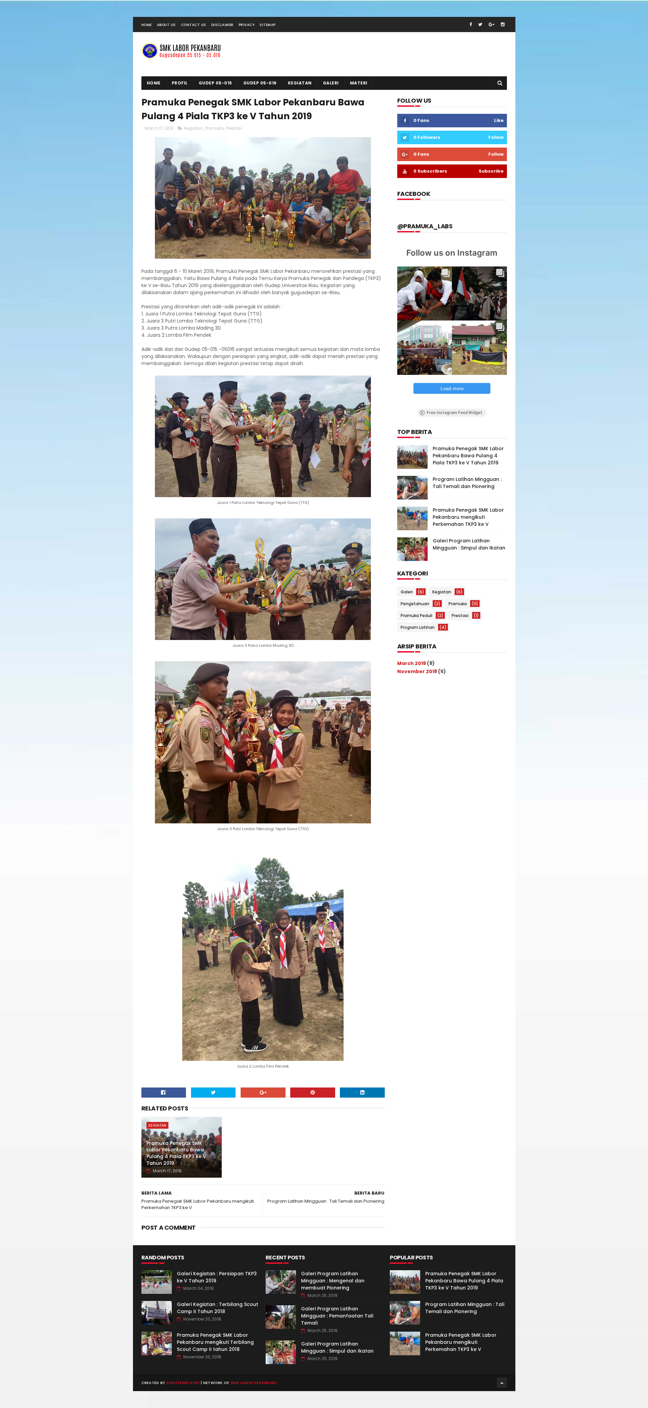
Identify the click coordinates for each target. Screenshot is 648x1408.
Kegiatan (300, 83)
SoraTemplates (183, 1382)
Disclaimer (222, 24)
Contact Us (193, 24)
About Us (166, 24)
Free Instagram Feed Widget (454, 412)
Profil (180, 83)
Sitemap (268, 24)
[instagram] (502, 24)
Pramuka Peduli (416, 615)
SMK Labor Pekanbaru (254, 1382)
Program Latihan (418, 627)
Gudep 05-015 (215, 83)
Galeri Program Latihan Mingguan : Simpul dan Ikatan (469, 544)
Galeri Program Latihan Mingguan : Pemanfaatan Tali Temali (337, 1315)
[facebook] (470, 24)
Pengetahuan (415, 604)
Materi (359, 83)
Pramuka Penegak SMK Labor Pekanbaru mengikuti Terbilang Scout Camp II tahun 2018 (215, 1342)
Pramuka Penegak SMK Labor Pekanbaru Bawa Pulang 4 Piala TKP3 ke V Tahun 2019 (176, 1153)
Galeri (331, 83)
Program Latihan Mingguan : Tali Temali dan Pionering (467, 483)
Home (146, 24)
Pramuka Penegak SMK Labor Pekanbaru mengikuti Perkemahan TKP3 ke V (468, 517)
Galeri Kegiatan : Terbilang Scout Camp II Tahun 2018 (217, 1308)
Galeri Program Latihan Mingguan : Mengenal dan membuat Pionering (332, 1280)
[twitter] (480, 24)
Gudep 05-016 (260, 83)
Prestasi (234, 128)
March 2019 (411, 663)
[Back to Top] (502, 1383)
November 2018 (417, 671)
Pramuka (214, 128)
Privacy (247, 24)
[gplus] (491, 24)
